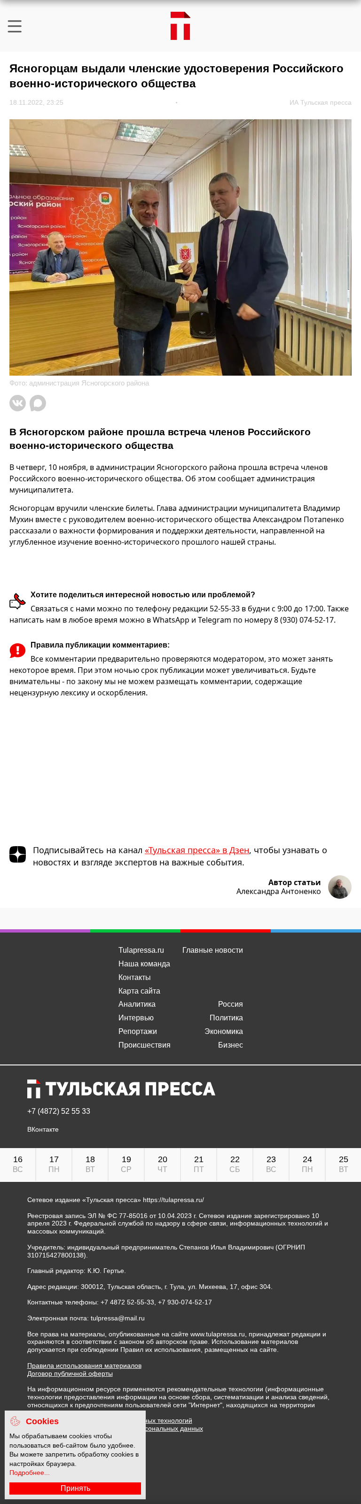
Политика (226, 1018)
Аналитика (137, 1004)
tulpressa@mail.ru (118, 1318)
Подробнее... (29, 1472)
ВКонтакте (43, 1129)
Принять (75, 1488)
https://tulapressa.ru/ (173, 1199)
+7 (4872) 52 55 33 (58, 1111)
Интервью (136, 1018)
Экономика (223, 1031)
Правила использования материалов (84, 1365)
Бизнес (230, 1045)
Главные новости (212, 950)
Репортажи (137, 1031)
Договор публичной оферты (70, 1373)
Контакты (134, 977)
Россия (230, 1004)
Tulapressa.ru (141, 950)
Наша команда (144, 964)
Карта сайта (139, 991)
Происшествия (144, 1045)
